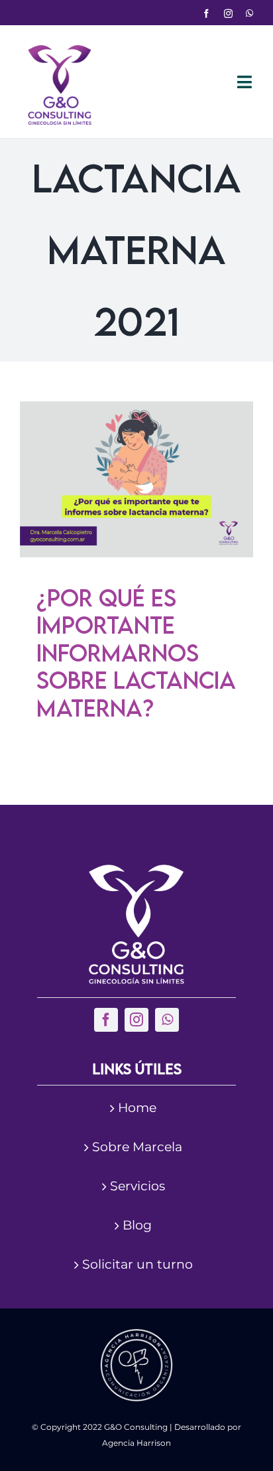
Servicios (137, 1186)
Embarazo (80, 546)
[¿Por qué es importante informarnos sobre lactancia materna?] (136, 479)
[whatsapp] (249, 13)
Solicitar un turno (137, 1264)
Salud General (184, 546)
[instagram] (228, 13)
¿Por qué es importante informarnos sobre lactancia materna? (136, 652)
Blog (137, 1225)
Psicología (128, 546)
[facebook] (206, 13)
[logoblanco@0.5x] (136, 870)
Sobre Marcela (137, 1147)
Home (137, 1107)
